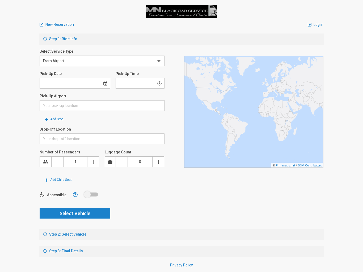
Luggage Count (118, 152)
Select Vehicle (75, 213)
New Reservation (59, 24)
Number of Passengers (60, 152)
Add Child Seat (60, 180)
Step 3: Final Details (65, 251)
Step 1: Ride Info (62, 39)
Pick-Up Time (127, 74)
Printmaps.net (285, 165)
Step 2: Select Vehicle (67, 234)
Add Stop (56, 119)
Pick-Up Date (51, 74)
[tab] (181, 39)
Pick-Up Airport (53, 96)
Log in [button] (318, 24)
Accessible (56, 195)
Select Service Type (56, 51)
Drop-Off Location (55, 129)
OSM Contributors (310, 165)
